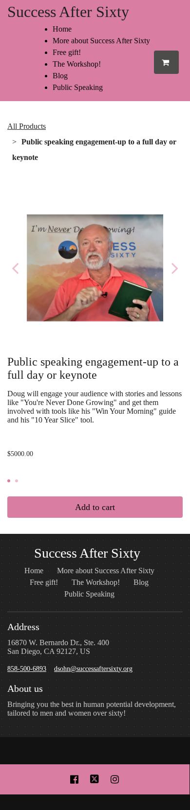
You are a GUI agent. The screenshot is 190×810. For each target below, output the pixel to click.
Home (62, 29)
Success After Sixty (68, 11)
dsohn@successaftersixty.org (93, 668)
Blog (60, 75)
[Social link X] (94, 779)
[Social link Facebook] (74, 779)
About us (25, 688)
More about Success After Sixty (101, 40)
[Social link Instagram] (115, 779)
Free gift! (67, 52)
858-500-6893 (26, 668)
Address (23, 626)
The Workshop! (77, 64)
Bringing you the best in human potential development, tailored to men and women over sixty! (91, 708)
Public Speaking (78, 87)
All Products (26, 126)
